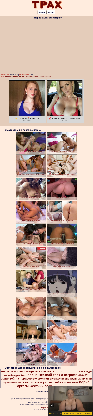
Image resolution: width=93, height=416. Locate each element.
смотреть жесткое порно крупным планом (65, 378)
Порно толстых (45, 76)
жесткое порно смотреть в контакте (27, 371)
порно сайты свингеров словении (66, 372)
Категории (42, 12)
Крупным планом (31, 76)
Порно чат (51, 12)
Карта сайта (46, 408)
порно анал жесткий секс (13, 383)
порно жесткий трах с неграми (52, 375)
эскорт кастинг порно (35, 382)
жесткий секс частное (63, 382)
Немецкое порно (11, 76)
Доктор (21, 76)
